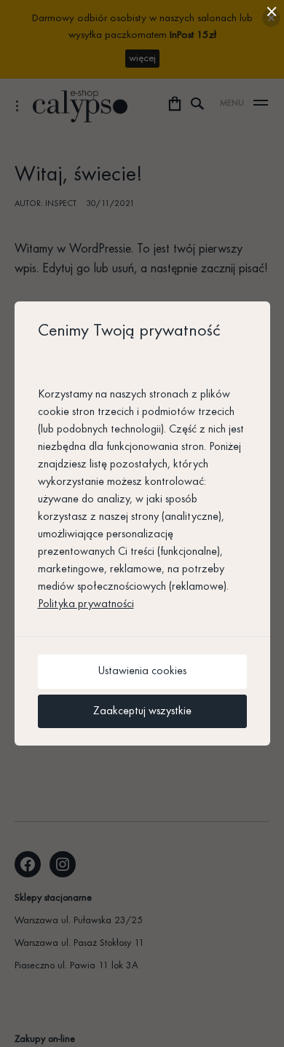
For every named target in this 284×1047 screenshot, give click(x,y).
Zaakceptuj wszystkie (142, 711)
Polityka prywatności (86, 604)
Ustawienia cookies (142, 671)
